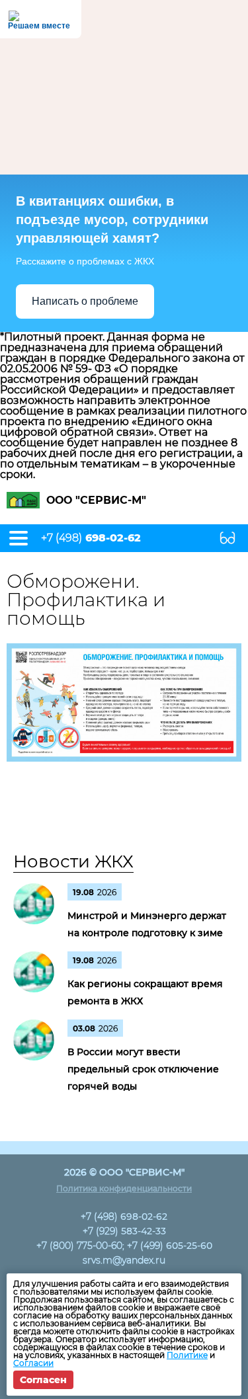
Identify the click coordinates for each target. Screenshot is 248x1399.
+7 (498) (91, 538)
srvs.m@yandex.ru (124, 1260)
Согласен (43, 1380)
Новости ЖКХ (73, 861)
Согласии (33, 1363)
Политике (187, 1355)
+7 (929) (124, 1231)
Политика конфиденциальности (124, 1188)
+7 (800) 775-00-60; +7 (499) (124, 1246)
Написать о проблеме (85, 301)
